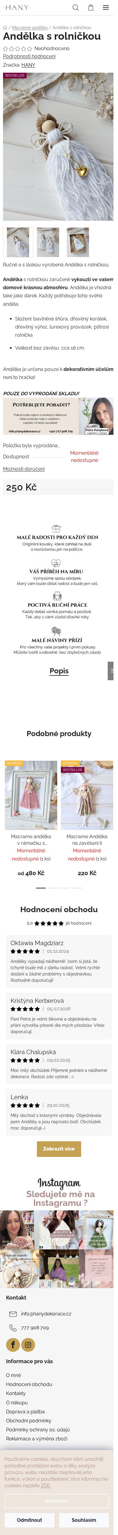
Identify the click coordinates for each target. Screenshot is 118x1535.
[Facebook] (13, 1345)
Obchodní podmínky (28, 1421)
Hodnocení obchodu (59, 909)
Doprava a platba (25, 1412)
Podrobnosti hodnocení (29, 56)
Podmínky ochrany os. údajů (38, 1430)
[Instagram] (28, 1345)
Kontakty (16, 1393)
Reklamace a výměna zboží (36, 1439)
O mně (13, 1375)
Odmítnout (29, 1520)
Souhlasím (84, 1520)
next (111, 787)
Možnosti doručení (23, 469)
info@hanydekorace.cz (46, 1314)
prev (6, 787)
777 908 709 (35, 1327)
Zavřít (16, 505)
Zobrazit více (59, 1149)
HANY (28, 65)
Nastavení (56, 1501)
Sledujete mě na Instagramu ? (60, 1198)
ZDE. (46, 1485)
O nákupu (17, 1403)
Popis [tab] (59, 670)
